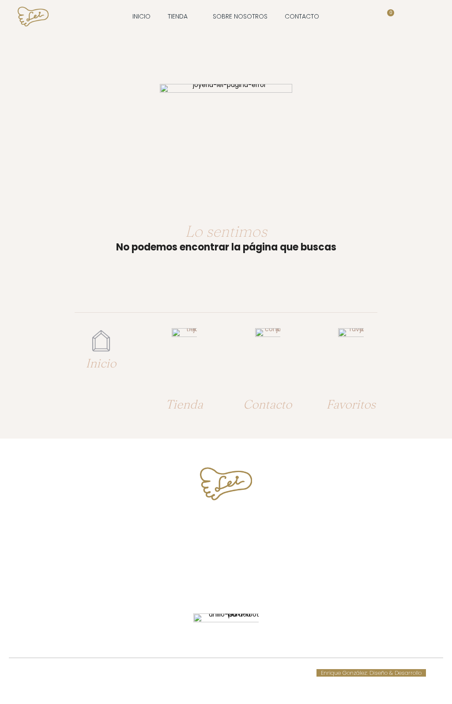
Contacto (267, 404)
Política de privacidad (248, 673)
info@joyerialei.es (226, 557)
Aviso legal (199, 673)
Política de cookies (155, 673)
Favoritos (351, 404)
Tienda (184, 404)
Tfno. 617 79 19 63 (226, 524)
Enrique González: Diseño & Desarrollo (371, 673)
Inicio (101, 363)
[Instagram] (234, 585)
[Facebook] (218, 585)
